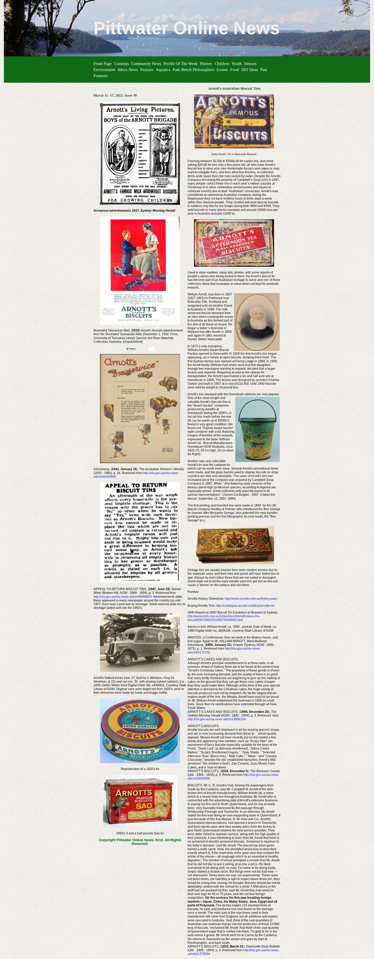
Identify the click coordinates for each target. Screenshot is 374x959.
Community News (146, 63)
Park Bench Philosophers (193, 69)
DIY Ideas (249, 69)
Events (222, 69)
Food (234, 69)
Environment (104, 69)
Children (222, 63)
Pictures (146, 69)
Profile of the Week (180, 63)
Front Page (103, 63)
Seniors (250, 63)
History (206, 63)
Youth (237, 63)
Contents (121, 63)
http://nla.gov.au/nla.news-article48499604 (123, 596)
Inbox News (128, 69)
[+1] (151, 349)
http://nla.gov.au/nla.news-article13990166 (217, 719)
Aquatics (163, 69)
